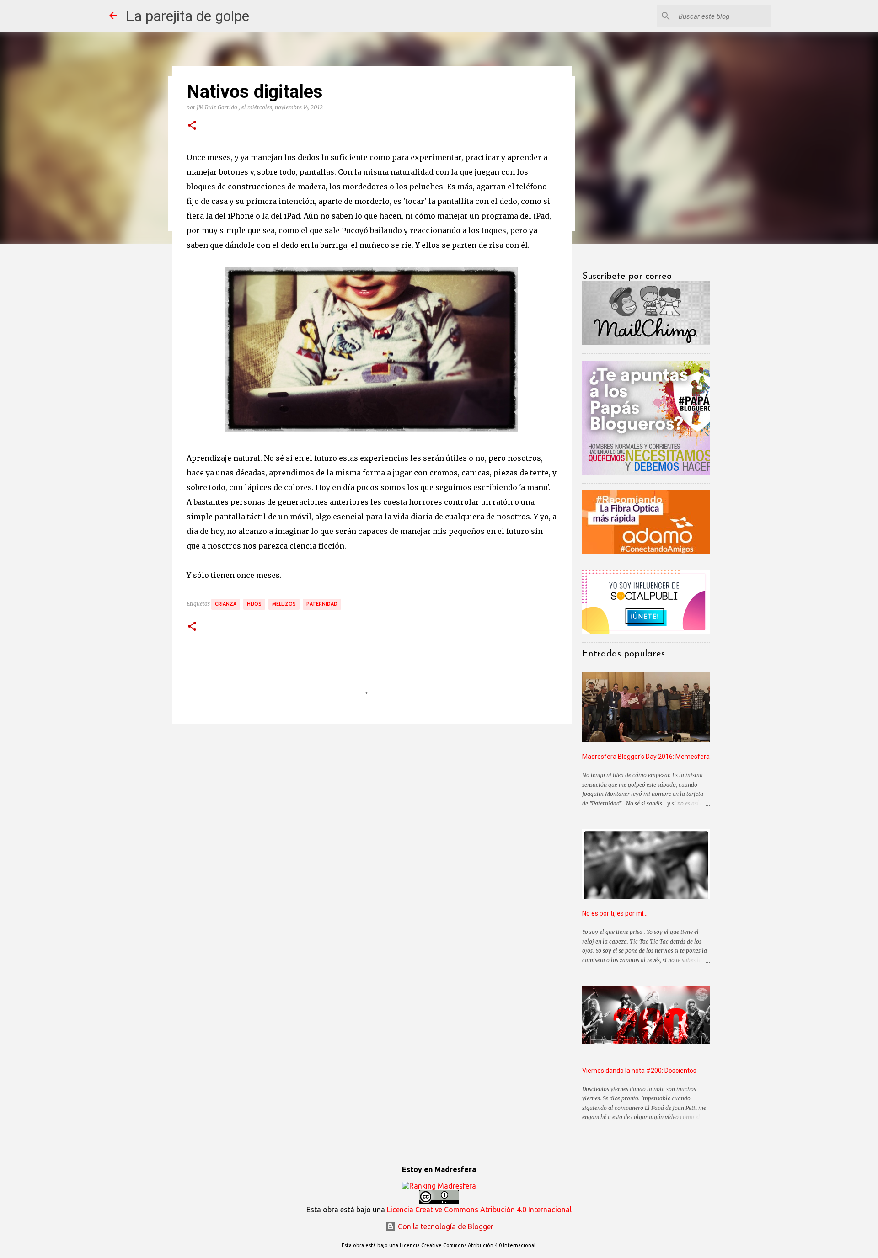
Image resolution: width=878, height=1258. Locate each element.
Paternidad (321, 604)
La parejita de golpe (187, 16)
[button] (192, 126)
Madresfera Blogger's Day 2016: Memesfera (646, 756)
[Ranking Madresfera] (439, 1186)
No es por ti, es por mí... (615, 913)
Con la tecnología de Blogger (444, 1226)
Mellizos (284, 604)
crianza (225, 604)
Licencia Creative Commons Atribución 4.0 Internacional (479, 1209)
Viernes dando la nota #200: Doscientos (639, 1070)
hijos (254, 604)
